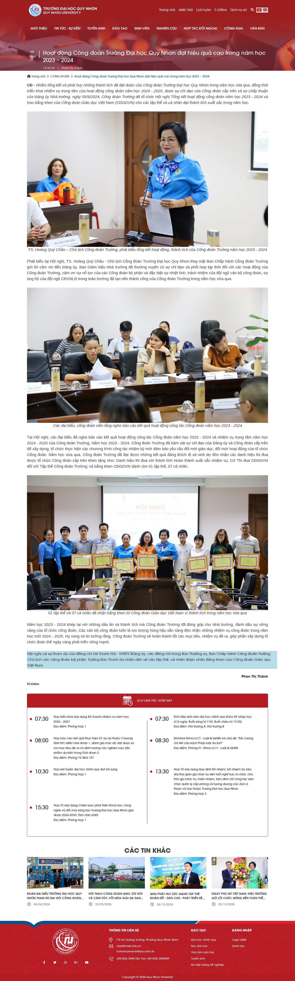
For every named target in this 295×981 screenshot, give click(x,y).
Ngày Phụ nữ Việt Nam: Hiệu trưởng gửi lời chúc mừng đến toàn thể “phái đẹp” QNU (239, 898)
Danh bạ (238, 946)
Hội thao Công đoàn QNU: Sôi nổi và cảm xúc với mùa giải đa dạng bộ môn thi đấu (116, 898)
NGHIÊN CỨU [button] (167, 28)
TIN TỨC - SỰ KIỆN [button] (67, 28)
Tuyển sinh (198, 958)
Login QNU (239, 939)
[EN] (265, 9)
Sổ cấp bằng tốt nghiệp (207, 964)
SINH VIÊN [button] (141, 28)
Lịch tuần (203, 10)
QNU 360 (186, 10)
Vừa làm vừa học (202, 952)
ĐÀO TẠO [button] (119, 28)
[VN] (259, 9)
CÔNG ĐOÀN (60, 76)
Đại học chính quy (203, 939)
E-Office (221, 10)
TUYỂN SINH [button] (96, 28)
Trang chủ (167, 10)
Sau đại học (199, 946)
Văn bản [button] (257, 28)
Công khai (233, 28)
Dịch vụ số (238, 10)
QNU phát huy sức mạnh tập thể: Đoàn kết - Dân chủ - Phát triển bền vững (177, 898)
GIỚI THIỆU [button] (38, 28)
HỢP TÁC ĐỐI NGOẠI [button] (200, 28)
